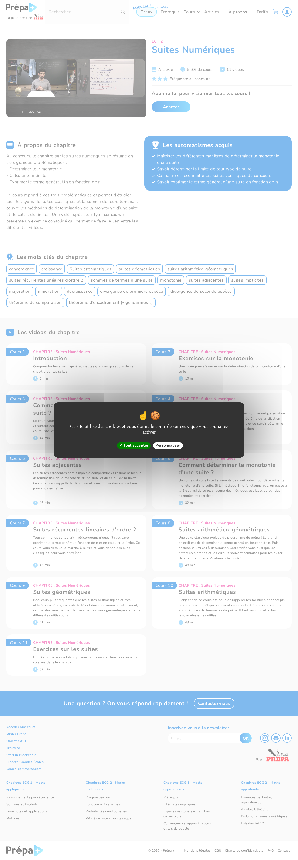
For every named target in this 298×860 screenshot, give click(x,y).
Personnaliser (168, 445)
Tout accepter (135, 445)
